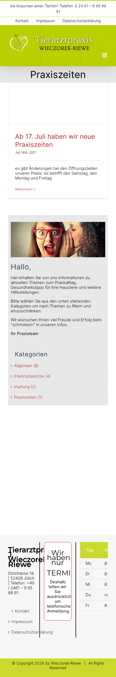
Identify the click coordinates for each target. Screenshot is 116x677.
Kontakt (22, 611)
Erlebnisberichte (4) (32, 376)
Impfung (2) (25, 386)
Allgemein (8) (26, 365)
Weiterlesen (24, 189)
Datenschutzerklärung (22, 632)
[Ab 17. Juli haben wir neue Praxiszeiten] (58, 103)
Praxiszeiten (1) (28, 397)
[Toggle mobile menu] (105, 55)
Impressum (22, 621)
